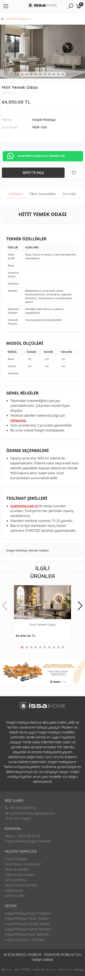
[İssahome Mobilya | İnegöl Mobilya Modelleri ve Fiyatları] (42, 6)
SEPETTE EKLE (33, 173)
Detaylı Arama (16, 880)
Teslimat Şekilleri (17, 869)
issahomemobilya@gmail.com (31, 813)
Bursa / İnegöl (19, 818)
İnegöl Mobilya (16, 859)
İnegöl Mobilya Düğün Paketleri (28, 841)
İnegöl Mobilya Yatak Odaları (26, 918)
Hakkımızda (13, 890)
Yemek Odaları (18, 19)
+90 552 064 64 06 (22, 808)
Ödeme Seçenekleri (19, 875)
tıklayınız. (18, 420)
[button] (22, 74)
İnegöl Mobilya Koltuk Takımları (28, 929)
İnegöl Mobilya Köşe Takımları (27, 934)
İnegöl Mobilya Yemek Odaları (27, 924)
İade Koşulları (15, 896)
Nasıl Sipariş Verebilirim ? (23, 864)
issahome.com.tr (24, 506)
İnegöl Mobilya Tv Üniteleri (24, 940)
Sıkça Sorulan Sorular (21, 885)
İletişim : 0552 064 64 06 (22, 836)
